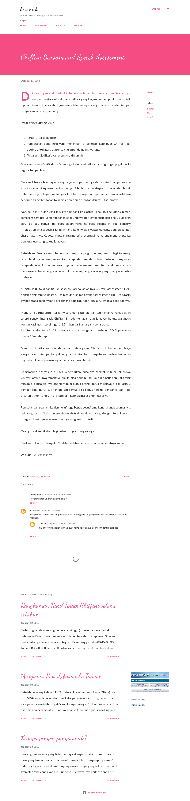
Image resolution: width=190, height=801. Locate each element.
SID (148, 113)
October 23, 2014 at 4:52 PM (57, 494)
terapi (149, 117)
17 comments (38, 780)
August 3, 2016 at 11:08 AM (62, 523)
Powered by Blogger (96, 792)
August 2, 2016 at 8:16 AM (47, 510)
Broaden (78, 25)
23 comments (38, 718)
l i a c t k (29, 9)
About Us (60, 25)
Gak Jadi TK (58, 93)
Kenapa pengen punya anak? (54, 738)
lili (31, 510)
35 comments (38, 656)
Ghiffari (150, 108)
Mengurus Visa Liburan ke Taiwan (61, 676)
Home (23, 25)
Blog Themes (41, 25)
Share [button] (150, 92)
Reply (33, 503)
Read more (113, 656)
